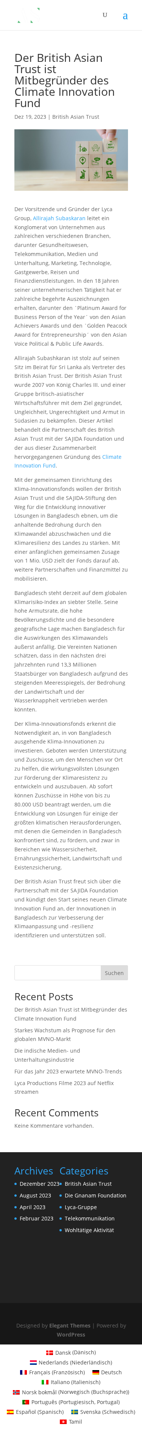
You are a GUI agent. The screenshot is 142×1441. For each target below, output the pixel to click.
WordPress (71, 1334)
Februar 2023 (36, 1218)
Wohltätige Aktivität (89, 1230)
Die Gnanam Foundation (95, 1195)
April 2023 (32, 1207)
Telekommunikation (90, 1218)
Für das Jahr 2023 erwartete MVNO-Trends (68, 1071)
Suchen (114, 973)
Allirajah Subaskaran (59, 218)
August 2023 (35, 1195)
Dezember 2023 (39, 1183)
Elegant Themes (70, 1325)
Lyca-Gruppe (81, 1207)
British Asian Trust (75, 116)
